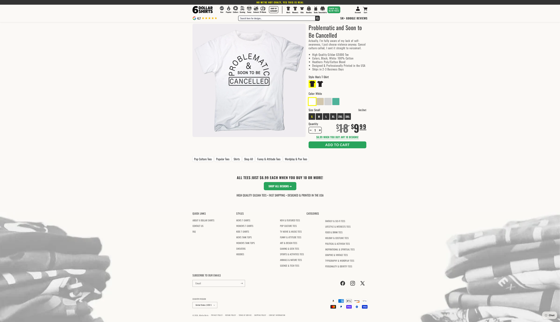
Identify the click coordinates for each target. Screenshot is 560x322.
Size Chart (362, 109)
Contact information (277, 315)
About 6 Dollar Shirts (203, 220)
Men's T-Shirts (243, 220)
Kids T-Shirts (242, 231)
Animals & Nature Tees (291, 260)
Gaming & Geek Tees (289, 248)
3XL (347, 116)
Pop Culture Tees (203, 159)
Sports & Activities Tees (292, 254)
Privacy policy (217, 315)
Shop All (248, 159)
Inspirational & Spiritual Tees (340, 249)
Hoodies (240, 254)
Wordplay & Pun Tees (296, 159)
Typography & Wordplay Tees (339, 260)
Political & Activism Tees (337, 243)
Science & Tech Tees (289, 265)
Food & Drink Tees (334, 232)
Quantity (313, 124)
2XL (340, 116)
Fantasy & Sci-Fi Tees (335, 221)
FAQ (194, 231)
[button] (273, 9)
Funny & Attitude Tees (268, 159)
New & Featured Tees (290, 220)
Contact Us (197, 226)
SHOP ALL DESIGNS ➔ (280, 186)
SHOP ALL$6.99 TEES (334, 10)
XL (333, 116)
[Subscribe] (241, 283)
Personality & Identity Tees (338, 266)
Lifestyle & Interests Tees (338, 226)
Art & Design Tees (288, 243)
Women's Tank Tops (245, 243)
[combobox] (276, 18)
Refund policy (230, 315)
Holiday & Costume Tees (337, 238)
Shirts (237, 159)
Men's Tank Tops (244, 237)
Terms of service (245, 315)
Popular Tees (222, 159)
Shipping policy (260, 315)
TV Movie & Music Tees (291, 231)
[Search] (317, 18)
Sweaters (241, 248)
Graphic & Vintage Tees (336, 255)
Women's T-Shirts (244, 226)
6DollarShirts (204, 315)
